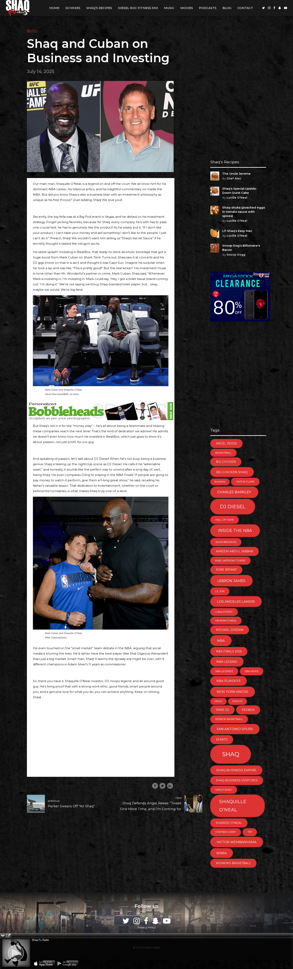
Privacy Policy (146, 927)
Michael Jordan (229, 630)
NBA (221, 641)
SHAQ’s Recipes (99, 8)
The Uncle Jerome (236, 173)
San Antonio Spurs (235, 729)
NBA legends (224, 671)
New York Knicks (232, 692)
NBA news (252, 671)
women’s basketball (233, 863)
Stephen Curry (225, 831)
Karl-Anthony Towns (230, 560)
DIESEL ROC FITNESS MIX (138, 8)
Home (54, 8)
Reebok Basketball (229, 719)
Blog (226, 8)
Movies (186, 8)
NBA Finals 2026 (229, 651)
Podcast (237, 701)
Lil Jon (219, 591)
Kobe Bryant (226, 569)
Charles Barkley (234, 492)
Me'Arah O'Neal (226, 620)
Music (169, 8)
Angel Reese (226, 443)
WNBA (221, 853)
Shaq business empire (236, 770)
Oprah (218, 701)
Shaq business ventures (237, 780)
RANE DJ (222, 710)
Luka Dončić (224, 611)
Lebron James (231, 581)
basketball (223, 452)
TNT (250, 831)
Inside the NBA (235, 530)
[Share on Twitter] (162, 786)
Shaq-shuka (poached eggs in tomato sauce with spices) (243, 212)
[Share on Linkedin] (170, 786)
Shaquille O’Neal (232, 805)
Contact (245, 8)
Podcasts (207, 8)
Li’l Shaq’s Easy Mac (237, 231)
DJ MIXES (72, 8)
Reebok (248, 710)
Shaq (230, 754)
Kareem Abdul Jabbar (234, 551)
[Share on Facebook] (155, 786)
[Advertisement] (100, 743)
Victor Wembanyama (237, 842)
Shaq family (223, 789)
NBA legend (226, 662)
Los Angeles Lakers (236, 602)
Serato (222, 739)
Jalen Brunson (225, 542)
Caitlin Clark (245, 481)
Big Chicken (226, 462)
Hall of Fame (224, 519)
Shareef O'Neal (229, 823)
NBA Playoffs (228, 681)
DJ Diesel (232, 506)
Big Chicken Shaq (232, 472)
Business (219, 482)
